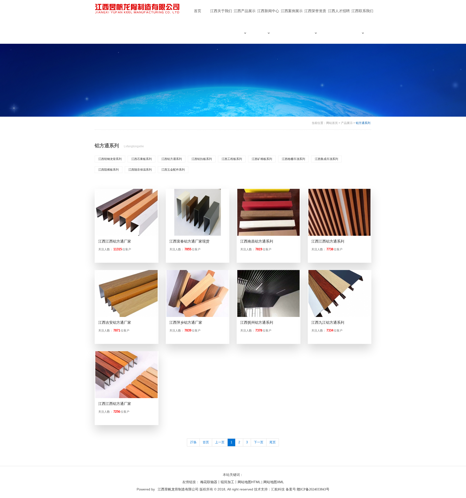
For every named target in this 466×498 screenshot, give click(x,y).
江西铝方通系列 (171, 159)
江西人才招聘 (339, 11)
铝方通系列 (363, 123)
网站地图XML (273, 482)
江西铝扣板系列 (201, 159)
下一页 (258, 442)
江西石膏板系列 (141, 159)
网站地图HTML (249, 482)
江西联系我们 (362, 11)
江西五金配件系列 (173, 169)
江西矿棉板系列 (262, 159)
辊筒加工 (227, 482)
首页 (197, 11)
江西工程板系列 (232, 159)
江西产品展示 (245, 11)
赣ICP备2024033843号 (313, 489)
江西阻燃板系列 (108, 169)
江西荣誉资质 (315, 11)
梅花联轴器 (208, 482)
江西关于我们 (221, 11)
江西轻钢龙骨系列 (110, 159)
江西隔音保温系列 (140, 169)
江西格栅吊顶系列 (293, 159)
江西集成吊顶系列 (326, 159)
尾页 (272, 442)
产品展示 (347, 123)
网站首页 (332, 123)
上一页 (220, 442)
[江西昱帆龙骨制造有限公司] (138, 8)
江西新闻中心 (268, 11)
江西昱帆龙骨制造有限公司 (178, 489)
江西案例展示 (292, 11)
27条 (193, 442)
